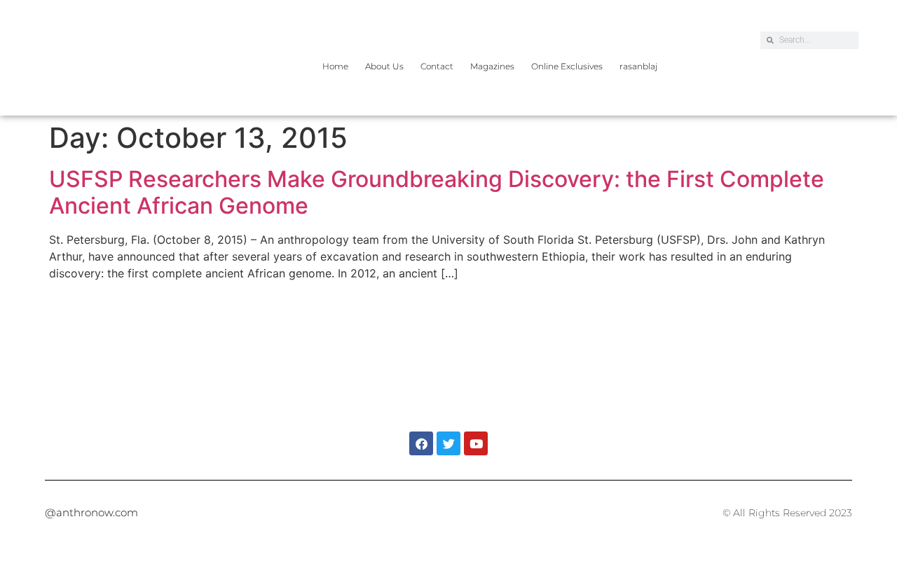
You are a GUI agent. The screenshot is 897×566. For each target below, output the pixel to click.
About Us (384, 66)
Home (335, 66)
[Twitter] (448, 443)
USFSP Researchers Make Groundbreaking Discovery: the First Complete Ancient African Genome (436, 192)
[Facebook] (421, 443)
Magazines (492, 66)
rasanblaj (638, 66)
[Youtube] (476, 443)
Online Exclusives (567, 66)
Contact (436, 66)
